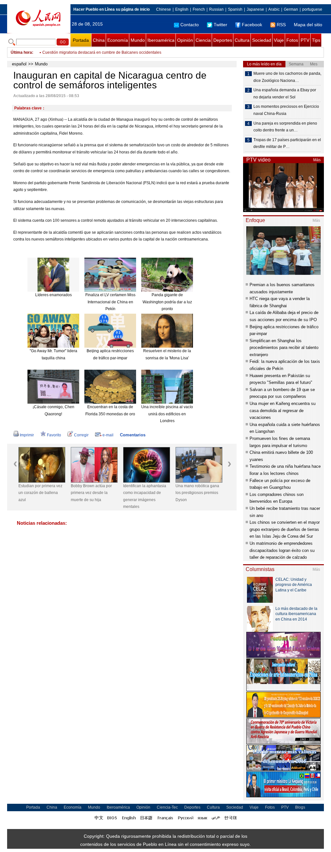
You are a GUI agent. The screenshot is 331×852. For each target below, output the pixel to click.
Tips (316, 40)
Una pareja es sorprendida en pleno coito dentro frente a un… (285, 127)
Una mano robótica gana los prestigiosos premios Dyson (197, 493)
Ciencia (203, 40)
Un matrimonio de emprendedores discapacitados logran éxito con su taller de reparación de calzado (282, 550)
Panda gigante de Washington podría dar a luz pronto (167, 302)
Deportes (222, 40)
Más (317, 160)
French (199, 9)
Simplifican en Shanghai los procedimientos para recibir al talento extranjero (284, 347)
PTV (305, 40)
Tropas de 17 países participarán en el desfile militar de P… (287, 143)
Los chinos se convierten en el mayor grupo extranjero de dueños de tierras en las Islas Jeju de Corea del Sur (285, 529)
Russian (216, 9)
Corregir (81, 435)
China (99, 40)
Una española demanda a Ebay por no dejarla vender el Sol (284, 93)
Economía (117, 40)
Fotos (292, 40)
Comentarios (132, 434)
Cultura (242, 40)
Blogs (300, 807)
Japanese (255, 9)
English (181, 9)
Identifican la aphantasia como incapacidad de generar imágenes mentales (144, 496)
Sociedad (261, 40)
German (291, 9)
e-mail (107, 435)
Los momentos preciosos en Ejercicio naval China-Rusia (286, 110)
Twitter (220, 24)
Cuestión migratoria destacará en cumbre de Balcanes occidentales (101, 52)
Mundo (138, 40)
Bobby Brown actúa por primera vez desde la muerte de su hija (91, 493)
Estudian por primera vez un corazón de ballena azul (40, 493)
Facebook (252, 24)
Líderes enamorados (53, 295)
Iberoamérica (161, 40)
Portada (81, 40)
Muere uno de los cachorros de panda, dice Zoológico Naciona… (287, 77)
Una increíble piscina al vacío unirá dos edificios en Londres (167, 414)
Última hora (21, 52)
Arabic (274, 9)
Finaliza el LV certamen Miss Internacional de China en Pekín (110, 302)
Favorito (54, 435)
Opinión (185, 40)
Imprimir (27, 435)
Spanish (235, 9)
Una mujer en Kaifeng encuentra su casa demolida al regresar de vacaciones (282, 410)
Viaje (279, 40)
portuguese (312, 9)
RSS (281, 24)
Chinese (163, 9)
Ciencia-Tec (167, 807)
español (19, 64)
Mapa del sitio (308, 24)
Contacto (189, 24)
